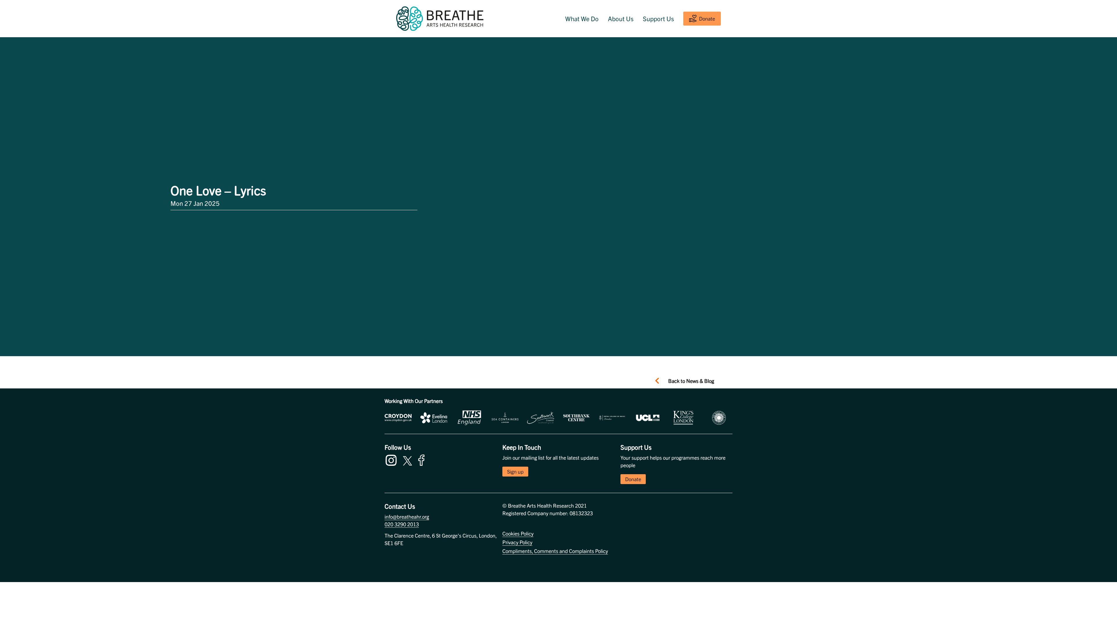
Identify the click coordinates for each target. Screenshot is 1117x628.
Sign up (515, 471)
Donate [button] (633, 479)
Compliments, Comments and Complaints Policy (555, 550)
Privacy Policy (517, 542)
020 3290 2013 (402, 524)
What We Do (582, 18)
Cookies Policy (517, 533)
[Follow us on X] (407, 460)
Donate (707, 18)
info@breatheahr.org (407, 516)
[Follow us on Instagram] (392, 459)
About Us (621, 18)
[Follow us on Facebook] (423, 459)
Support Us (658, 18)
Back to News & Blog (691, 380)
